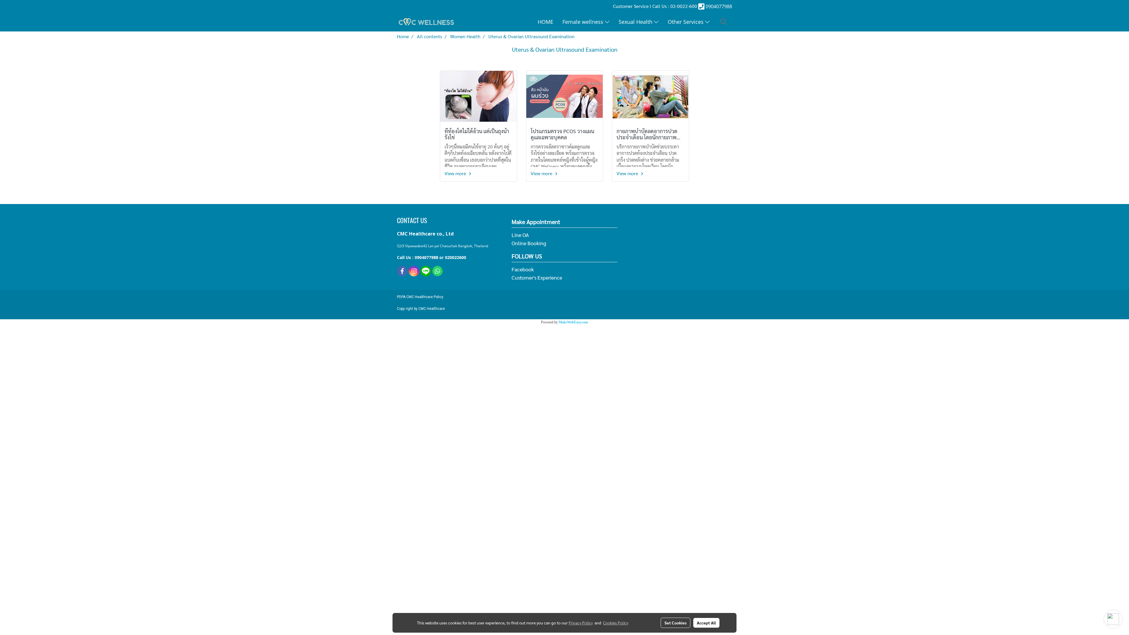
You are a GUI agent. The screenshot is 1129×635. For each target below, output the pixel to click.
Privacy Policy (581, 622)
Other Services (686, 21)
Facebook (523, 269)
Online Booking (529, 243)
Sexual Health (636, 21)
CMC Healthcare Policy (424, 297)
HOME (545, 21)
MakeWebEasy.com (573, 322)
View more (456, 173)
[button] (723, 21)
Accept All (706, 622)
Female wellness (583, 21)
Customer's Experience (537, 277)
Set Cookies (675, 622)
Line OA (520, 234)
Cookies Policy (615, 622)
